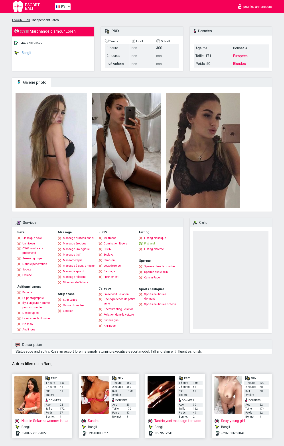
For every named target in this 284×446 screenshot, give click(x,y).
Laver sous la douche (36, 318)
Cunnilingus (111, 320)
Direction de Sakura (75, 282)
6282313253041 (233, 433)
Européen (240, 56)
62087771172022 (34, 433)
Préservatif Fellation (116, 294)
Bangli (26, 53)
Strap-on (109, 260)
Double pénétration (34, 264)
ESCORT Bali (21, 20)
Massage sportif (73, 271)
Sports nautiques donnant (155, 296)
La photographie (33, 298)
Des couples (30, 312)
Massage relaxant (74, 276)
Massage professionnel (78, 238)
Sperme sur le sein (156, 272)
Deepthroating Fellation (119, 309)
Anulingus (28, 329)
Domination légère (115, 243)
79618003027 (98, 433)
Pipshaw (27, 324)
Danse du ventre (73, 305)
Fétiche (27, 275)
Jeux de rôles (112, 265)
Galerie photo (34, 82)
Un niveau (28, 243)
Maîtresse (110, 238)
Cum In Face (152, 277)
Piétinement (111, 276)
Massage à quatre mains (79, 265)
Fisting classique (155, 238)
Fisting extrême (154, 249)
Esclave (108, 254)
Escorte (27, 292)
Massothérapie (72, 260)
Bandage (109, 271)
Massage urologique (76, 249)
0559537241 (164, 433)
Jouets (26, 269)
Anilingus (110, 325)
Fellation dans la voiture (119, 314)
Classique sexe (32, 238)
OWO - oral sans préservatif (32, 250)
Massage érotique (74, 243)
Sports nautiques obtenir (160, 304)
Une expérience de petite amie (119, 301)
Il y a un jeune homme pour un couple (36, 305)
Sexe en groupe (32, 258)
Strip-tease (70, 299)
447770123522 (31, 43)
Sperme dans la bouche (159, 266)
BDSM (108, 249)
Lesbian (68, 310)
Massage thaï (71, 254)
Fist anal (149, 243)
